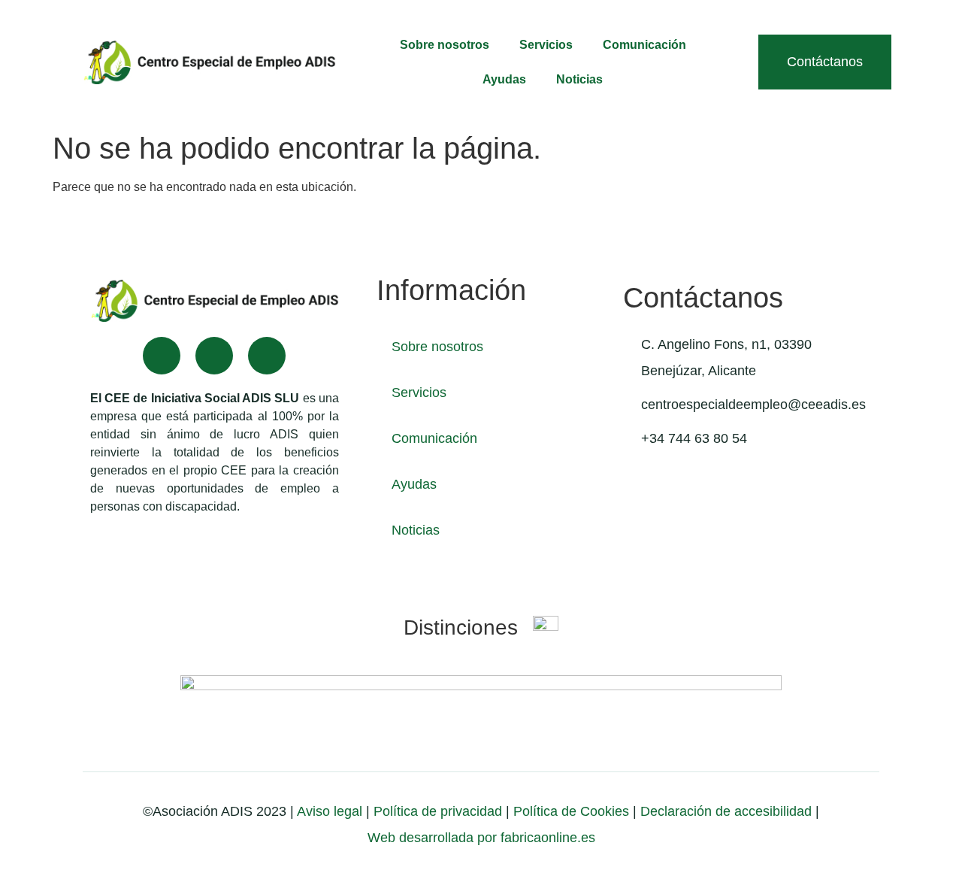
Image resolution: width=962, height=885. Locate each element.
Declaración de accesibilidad (726, 811)
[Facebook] (161, 355)
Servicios (546, 44)
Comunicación (644, 44)
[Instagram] (267, 355)
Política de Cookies (571, 811)
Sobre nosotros (444, 44)
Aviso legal (329, 811)
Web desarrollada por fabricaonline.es (481, 837)
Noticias (579, 79)
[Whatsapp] (214, 355)
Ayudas (504, 79)
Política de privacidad (436, 811)
